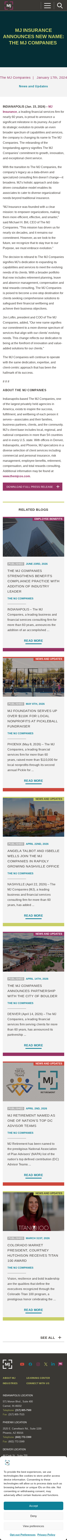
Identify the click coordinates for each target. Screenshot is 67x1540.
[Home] (9, 5)
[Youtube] (23, 1364)
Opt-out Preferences (23, 1534)
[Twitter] (46, 1364)
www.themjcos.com (16, 476)
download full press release (30, 486)
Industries (10, 1383)
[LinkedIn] (53, 1363)
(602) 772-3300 (23, 1437)
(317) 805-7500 (23, 1410)
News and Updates (33, 86)
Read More (33, 640)
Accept (33, 1505)
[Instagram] (38, 1364)
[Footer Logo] (7, 1364)
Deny (33, 1516)
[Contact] (60, 1364)
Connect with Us (38, 1383)
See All (47, 1338)
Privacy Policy (46, 1534)
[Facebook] (30, 1364)
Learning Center (38, 1378)
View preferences (33, 1526)
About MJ (9, 1378)
